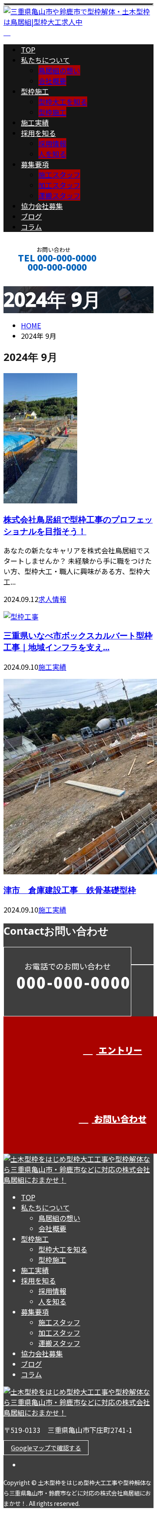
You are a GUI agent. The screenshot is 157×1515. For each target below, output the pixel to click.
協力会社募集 (42, 206)
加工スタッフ (59, 185)
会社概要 (52, 81)
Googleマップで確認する (46, 1447)
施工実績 (35, 122)
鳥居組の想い (59, 70)
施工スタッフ (59, 174)
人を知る (52, 154)
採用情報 (52, 143)
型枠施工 (35, 91)
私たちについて (45, 60)
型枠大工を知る (62, 101)
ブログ (31, 216)
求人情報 (52, 599)
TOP (28, 49)
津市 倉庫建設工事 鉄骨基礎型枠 (69, 889)
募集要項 (35, 164)
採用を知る (38, 133)
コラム (31, 227)
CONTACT (34, 278)
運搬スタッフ (59, 195)
